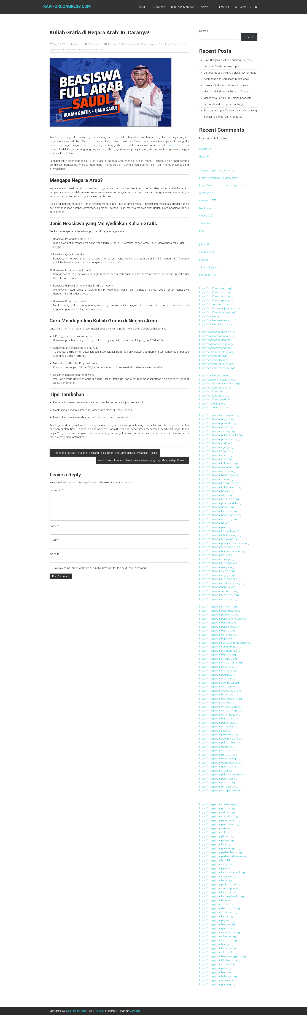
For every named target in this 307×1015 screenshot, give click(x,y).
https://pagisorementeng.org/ (217, 332)
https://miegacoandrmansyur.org (218, 786)
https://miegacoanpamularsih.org (219, 824)
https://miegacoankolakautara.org (219, 531)
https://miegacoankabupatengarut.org (222, 872)
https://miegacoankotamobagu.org (220, 646)
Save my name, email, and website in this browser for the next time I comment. (100, 568)
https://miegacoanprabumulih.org (219, 439)
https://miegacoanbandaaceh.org (219, 924)
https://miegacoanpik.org (214, 523)
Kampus (206, 7)
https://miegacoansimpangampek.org (221, 710)
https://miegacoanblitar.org (215, 880)
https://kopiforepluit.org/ (213, 360)
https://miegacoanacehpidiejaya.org (221, 738)
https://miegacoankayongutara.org (220, 610)
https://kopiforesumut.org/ (215, 296)
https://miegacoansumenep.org (218, 964)
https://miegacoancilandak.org (217, 936)
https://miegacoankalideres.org (218, 511)
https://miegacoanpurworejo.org (218, 722)
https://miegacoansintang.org (217, 431)
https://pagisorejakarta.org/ (215, 324)
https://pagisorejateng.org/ (215, 348)
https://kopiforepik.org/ (213, 356)
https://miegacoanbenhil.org (216, 491)
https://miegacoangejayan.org (217, 419)
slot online (205, 223)
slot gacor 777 (207, 200)
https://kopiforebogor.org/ (215, 395)
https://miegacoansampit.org (216, 864)
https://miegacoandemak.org (216, 746)
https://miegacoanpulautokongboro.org (222, 618)
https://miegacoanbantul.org (216, 972)
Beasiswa (158, 7)
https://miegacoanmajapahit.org (218, 599)
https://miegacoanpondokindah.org (220, 503)
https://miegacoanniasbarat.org (218, 666)
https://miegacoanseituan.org (217, 812)
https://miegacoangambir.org (216, 928)
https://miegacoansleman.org (217, 571)
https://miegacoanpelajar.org (216, 840)
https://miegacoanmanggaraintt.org (220, 662)
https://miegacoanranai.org (215, 459)
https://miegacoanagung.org (216, 447)
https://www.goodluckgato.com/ (218, 178)
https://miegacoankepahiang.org (218, 948)
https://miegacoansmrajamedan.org (220, 790)
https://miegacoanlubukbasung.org (220, 535)
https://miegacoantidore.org (216, 451)
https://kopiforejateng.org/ (215, 292)
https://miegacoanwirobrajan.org (218, 591)
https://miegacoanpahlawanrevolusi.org (222, 774)
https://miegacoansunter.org (216, 904)
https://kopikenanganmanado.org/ (219, 383)
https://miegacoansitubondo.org (218, 952)
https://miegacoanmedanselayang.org (222, 583)
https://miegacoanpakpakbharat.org (220, 742)
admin (76, 44)
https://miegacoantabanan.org (217, 678)
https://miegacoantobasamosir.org (220, 690)
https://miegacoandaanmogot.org (219, 908)
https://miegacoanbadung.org (217, 674)
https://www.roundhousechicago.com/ (222, 185)
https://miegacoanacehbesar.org (219, 682)
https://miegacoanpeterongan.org (219, 820)
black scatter (207, 208)
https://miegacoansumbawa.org (218, 726)
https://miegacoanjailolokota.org (218, 734)
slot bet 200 (206, 149)
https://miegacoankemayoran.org (219, 483)
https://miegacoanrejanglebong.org (220, 698)
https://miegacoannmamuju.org (218, 658)
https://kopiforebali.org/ (213, 391)
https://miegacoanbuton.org (216, 694)
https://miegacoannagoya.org (217, 575)
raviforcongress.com (67, 6)
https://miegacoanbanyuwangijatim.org (222, 956)
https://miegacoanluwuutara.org (218, 686)
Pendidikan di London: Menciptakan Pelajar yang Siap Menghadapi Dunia (142, 460)
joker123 (204, 244)
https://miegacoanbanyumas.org (218, 622)
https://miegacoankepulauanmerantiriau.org (225, 642)
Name (54, 526)
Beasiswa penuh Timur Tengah (157, 44)
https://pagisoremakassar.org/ (217, 320)
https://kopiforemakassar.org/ (217, 368)
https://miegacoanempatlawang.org (220, 706)
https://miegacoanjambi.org (215, 555)
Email (54, 540)
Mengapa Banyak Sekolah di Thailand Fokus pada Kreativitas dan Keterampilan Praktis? (104, 452)
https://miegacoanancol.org (216, 770)
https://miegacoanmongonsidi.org (219, 579)
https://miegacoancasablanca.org (219, 932)
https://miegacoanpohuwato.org (218, 614)
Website (55, 554)
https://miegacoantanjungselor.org (220, 547)
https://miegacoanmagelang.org (218, 816)
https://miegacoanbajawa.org (216, 638)
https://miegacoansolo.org (215, 832)
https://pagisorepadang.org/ (216, 344)
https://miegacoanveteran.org (217, 828)
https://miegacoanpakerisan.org (218, 778)
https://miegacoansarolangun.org (219, 750)
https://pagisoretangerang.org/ (217, 379)
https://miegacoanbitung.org (216, 944)
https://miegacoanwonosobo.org (219, 467)
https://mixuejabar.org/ (212, 403)
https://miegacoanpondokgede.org (220, 515)
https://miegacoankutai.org (215, 730)
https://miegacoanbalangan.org (218, 976)
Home (142, 7)
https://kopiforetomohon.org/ (216, 364)
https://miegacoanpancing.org (217, 984)
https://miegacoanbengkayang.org (220, 758)
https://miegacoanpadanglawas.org (220, 852)
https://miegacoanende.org (215, 443)
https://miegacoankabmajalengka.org (221, 896)
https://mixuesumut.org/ (213, 407)
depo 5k (204, 156)
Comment (56, 490)
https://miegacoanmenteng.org (218, 519)
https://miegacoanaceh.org (215, 455)
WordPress (135, 1011)
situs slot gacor (208, 267)
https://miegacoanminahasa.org (218, 563)
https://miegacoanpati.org (214, 968)
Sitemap (240, 7)
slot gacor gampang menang (216, 170)
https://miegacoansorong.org (217, 559)
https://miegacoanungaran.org (217, 876)
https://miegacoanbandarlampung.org (222, 551)
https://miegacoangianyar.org (216, 567)
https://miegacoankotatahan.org (218, 463)
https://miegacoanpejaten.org (217, 920)
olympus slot (206, 193)
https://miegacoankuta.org (215, 844)
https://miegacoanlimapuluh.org (218, 754)
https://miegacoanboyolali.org (217, 860)
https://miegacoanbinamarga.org (219, 475)
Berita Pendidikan (183, 7)
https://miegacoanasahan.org (217, 702)
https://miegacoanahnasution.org (219, 415)
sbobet (203, 259)
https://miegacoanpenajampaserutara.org (224, 543)
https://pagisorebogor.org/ (215, 375)
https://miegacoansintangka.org (218, 634)
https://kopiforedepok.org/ (215, 387)
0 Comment (93, 44)
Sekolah (223, 7)
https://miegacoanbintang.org (217, 630)
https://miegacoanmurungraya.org (219, 650)
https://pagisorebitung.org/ (215, 340)
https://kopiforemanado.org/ (216, 399)
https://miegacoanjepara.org (216, 868)
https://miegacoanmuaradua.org (218, 539)
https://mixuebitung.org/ (213, 304)
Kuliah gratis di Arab (71, 50)
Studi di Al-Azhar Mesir (93, 50)
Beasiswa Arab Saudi (132, 44)
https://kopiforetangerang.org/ (217, 312)
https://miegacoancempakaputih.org (221, 762)
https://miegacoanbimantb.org (217, 654)
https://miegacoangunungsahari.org (220, 766)
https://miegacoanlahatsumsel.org (219, 960)
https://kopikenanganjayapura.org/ (219, 308)
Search (203, 31)
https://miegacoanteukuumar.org (218, 980)
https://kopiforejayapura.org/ (216, 300)
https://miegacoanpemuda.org (217, 423)
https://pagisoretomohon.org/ (217, 336)
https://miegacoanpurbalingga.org (219, 848)
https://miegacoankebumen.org (218, 892)
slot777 (171, 145)
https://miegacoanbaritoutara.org (219, 718)
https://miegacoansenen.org (216, 479)
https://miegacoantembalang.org (219, 595)
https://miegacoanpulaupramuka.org (221, 435)
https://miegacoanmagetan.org (218, 670)
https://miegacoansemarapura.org (219, 888)
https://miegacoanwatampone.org (219, 714)
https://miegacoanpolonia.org (217, 808)
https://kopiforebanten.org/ (215, 288)
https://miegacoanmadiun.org (217, 782)
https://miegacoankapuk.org (216, 916)
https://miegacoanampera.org (217, 471)
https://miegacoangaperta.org (217, 587)
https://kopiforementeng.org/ (216, 352)
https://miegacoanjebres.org (216, 836)
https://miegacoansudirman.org (218, 912)
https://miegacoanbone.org (215, 900)
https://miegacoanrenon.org (216, 427)
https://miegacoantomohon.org (218, 940)
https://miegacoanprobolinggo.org (220, 884)
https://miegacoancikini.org (215, 495)
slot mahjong (207, 252)
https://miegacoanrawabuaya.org (219, 499)
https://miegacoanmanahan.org (218, 606)
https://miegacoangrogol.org (216, 507)
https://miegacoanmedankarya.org (220, 804)
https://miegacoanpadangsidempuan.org (223, 856)
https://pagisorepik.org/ (213, 316)
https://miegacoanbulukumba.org (219, 626)
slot (201, 230)
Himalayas (99, 1011)
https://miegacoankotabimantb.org (220, 487)
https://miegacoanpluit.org (215, 527)
